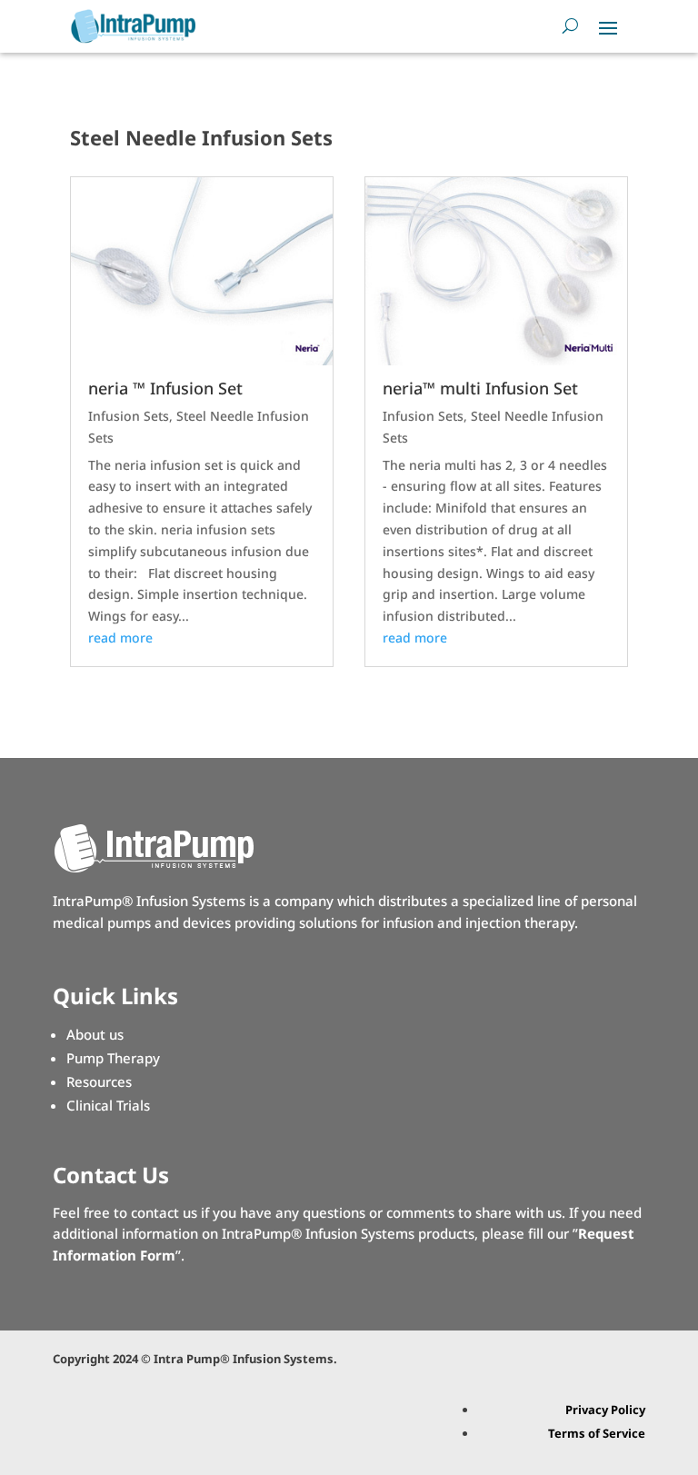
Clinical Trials (108, 1105)
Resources (99, 1081)
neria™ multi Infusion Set (480, 388)
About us (95, 1034)
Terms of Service (596, 1433)
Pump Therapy (113, 1058)
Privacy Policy (605, 1409)
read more (120, 637)
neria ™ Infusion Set (165, 388)
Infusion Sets (128, 415)
